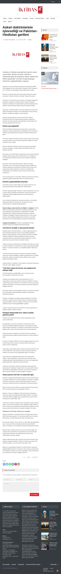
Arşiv (47, 18)
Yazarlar (10, 18)
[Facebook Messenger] (12, 464)
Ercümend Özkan (39, 18)
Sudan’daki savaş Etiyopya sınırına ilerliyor (53, 36)
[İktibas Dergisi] (30, 11)
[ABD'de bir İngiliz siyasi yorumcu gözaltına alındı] (45, 546)
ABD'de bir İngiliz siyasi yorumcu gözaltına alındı (53, 544)
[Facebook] (4, 464)
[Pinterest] (15, 464)
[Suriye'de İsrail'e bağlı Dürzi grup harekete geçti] (45, 536)
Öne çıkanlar (12, 39)
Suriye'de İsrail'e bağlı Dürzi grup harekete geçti (53, 535)
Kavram (32, 18)
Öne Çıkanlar (17, 18)
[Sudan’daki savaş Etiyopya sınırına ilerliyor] (45, 37)
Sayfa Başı (53, 564)
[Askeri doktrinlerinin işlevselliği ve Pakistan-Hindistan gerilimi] (21, 55)
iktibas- (30, 39)
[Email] (18, 464)
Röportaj (53, 18)
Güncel (5, 18)
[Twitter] (7, 464)
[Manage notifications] (57, 571)
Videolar (54, 88)
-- (49, 547)
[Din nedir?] (49, 78)
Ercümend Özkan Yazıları (33, 564)
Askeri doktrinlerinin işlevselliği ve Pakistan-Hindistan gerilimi (20, 31)
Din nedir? (43, 86)
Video (4, 21)
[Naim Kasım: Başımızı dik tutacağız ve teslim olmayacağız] (45, 47)
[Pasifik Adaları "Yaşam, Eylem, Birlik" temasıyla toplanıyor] (45, 58)
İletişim (10, 21)
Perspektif (25, 18)
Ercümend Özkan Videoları (47, 88)
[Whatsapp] (10, 464)
